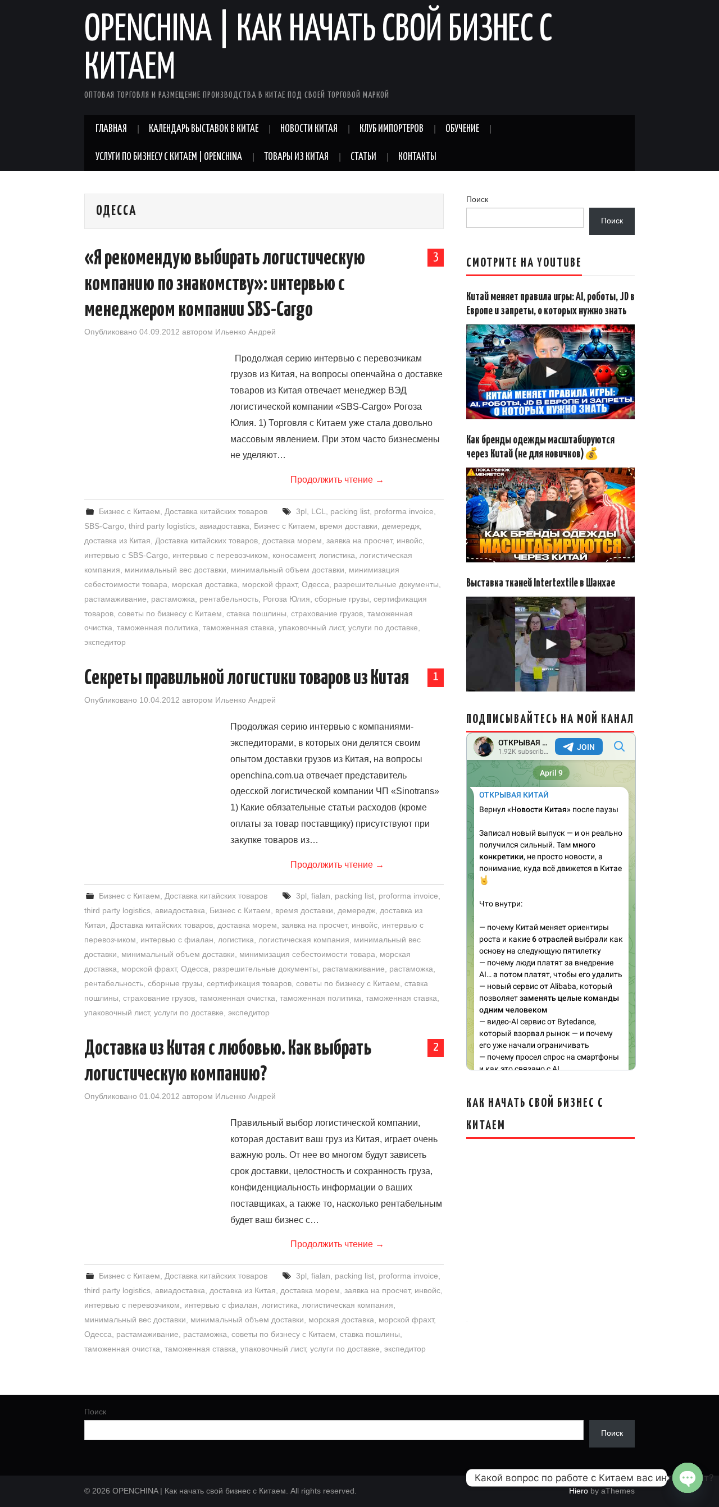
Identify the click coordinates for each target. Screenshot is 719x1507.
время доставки (348, 525)
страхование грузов (327, 613)
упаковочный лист (311, 627)
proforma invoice (404, 511)
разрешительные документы (386, 584)
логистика (337, 555)
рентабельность (228, 598)
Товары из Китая (296, 157)
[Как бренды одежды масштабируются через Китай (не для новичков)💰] (550, 515)
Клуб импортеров (392, 129)
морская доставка (205, 584)
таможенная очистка (237, 997)
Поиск (477, 199)
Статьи (363, 157)
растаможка (173, 598)
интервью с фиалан (176, 939)
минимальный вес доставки (175, 569)
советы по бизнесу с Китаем (170, 613)
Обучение (462, 129)
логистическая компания (303, 939)
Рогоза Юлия (286, 598)
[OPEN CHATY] (687, 1478)
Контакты (417, 157)
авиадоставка (224, 525)
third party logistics (162, 525)
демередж (401, 525)
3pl (301, 511)
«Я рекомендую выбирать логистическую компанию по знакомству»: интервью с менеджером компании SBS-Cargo (224, 284)
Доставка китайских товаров (216, 511)
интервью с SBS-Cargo (126, 555)
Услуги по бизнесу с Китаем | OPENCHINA (168, 157)
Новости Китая (309, 129)
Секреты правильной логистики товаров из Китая (246, 678)
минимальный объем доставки (287, 569)
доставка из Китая (117, 540)
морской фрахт (269, 584)
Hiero (578, 1490)
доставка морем (292, 540)
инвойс (409, 540)
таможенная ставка (238, 627)
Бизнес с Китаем (129, 511)
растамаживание (115, 598)
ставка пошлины (256, 613)
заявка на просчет (359, 540)
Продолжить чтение (337, 479)
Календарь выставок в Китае (203, 129)
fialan (320, 895)
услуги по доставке (383, 627)
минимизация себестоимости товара (307, 954)
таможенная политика (157, 627)
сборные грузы (342, 598)
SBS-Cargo (104, 525)
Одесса (315, 584)
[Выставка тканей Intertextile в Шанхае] (550, 644)
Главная (111, 129)
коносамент (293, 555)
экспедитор (105, 642)
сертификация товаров (249, 983)
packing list (350, 511)
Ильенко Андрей (245, 331)
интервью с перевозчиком (220, 555)
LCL (318, 511)
